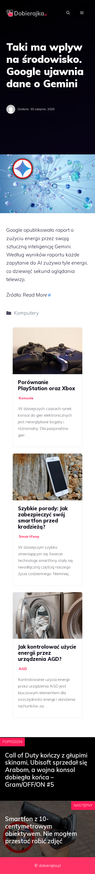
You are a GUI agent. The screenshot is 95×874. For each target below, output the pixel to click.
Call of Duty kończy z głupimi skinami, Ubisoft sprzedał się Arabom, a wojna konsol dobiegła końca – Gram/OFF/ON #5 (46, 769)
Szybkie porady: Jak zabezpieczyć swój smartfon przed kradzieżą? (43, 517)
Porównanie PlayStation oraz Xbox (46, 385)
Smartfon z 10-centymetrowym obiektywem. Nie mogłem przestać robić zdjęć (41, 829)
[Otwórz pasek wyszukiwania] (68, 12)
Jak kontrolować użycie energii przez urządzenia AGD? (47, 653)
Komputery (26, 313)
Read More (35, 295)
